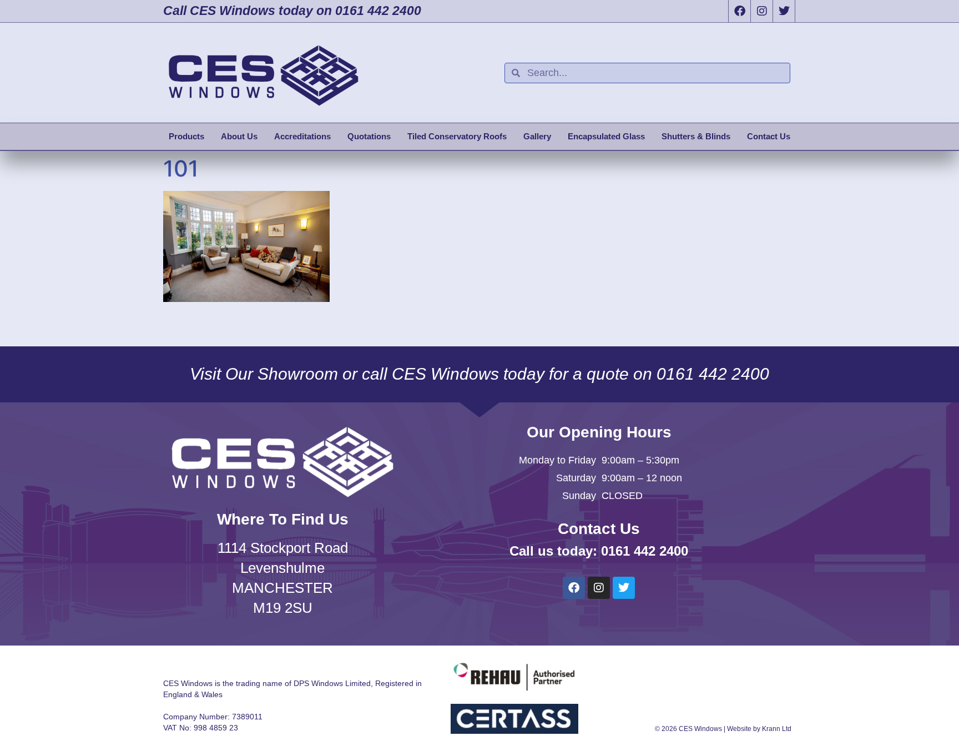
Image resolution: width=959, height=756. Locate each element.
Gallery (537, 136)
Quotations (369, 136)
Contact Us (768, 136)
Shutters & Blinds (696, 136)
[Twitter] (784, 11)
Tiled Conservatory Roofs (457, 136)
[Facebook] (739, 11)
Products (186, 136)
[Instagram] (761, 11)
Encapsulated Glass (606, 136)
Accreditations (302, 136)
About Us (239, 136)
